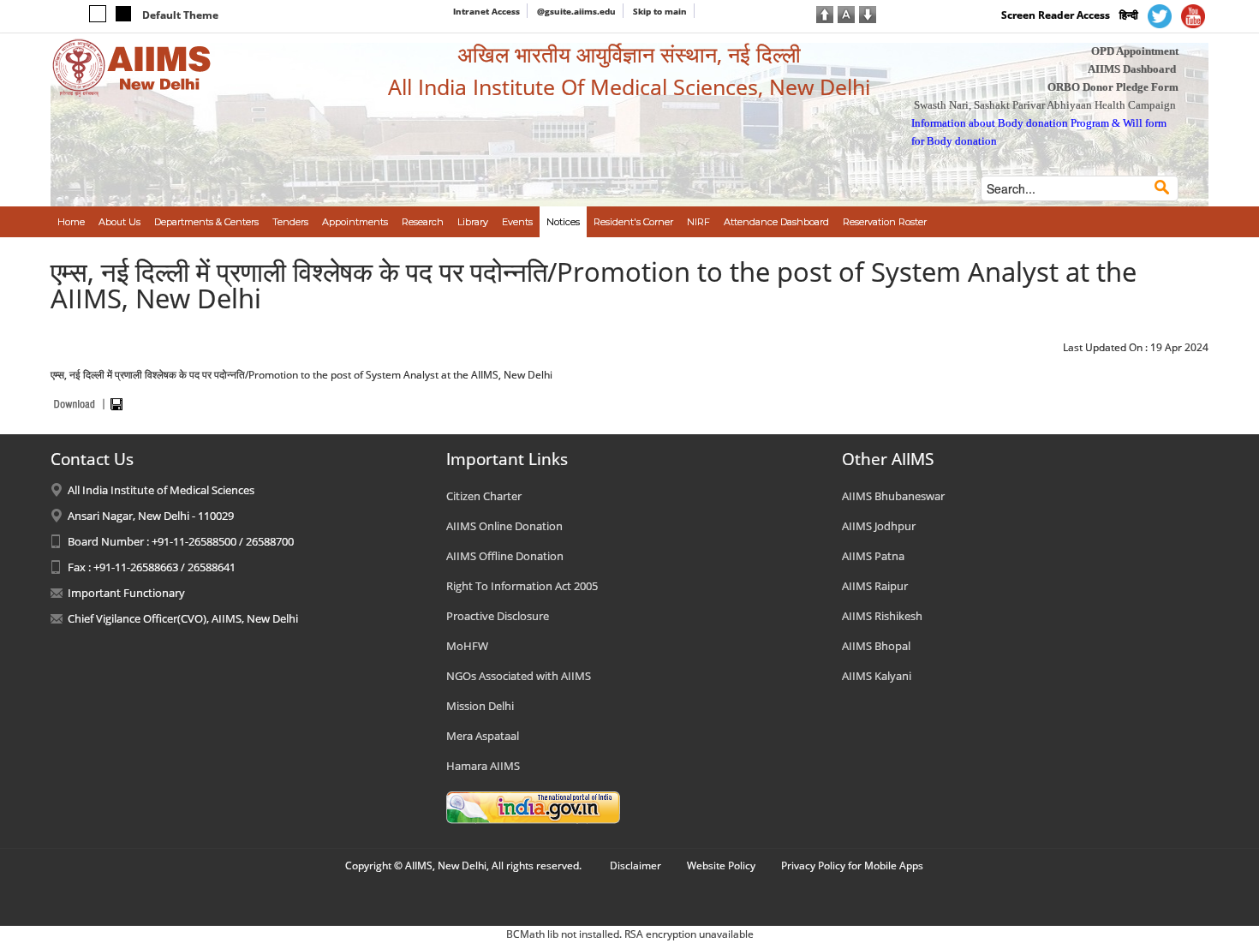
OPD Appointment (1134, 51)
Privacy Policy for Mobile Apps (852, 865)
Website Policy (721, 865)
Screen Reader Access (1055, 15)
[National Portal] (533, 806)
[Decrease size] (867, 12)
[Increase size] (824, 12)
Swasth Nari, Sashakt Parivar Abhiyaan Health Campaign (1045, 104)
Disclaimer (635, 865)
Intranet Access (486, 11)
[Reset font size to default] (846, 12)
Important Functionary (126, 592)
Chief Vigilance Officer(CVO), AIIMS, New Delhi (183, 618)
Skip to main (660, 11)
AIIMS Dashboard (1132, 69)
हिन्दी (1128, 15)
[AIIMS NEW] (132, 67)
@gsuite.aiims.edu (576, 11)
